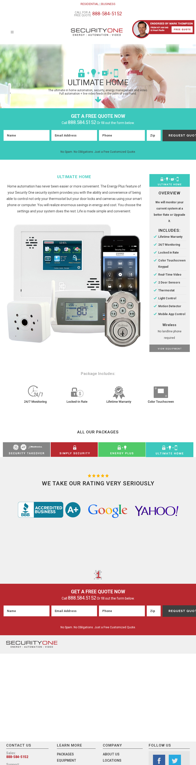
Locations (112, 760)
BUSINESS (108, 4)
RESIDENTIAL (90, 4)
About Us (111, 754)
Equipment (66, 760)
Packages (65, 754)
